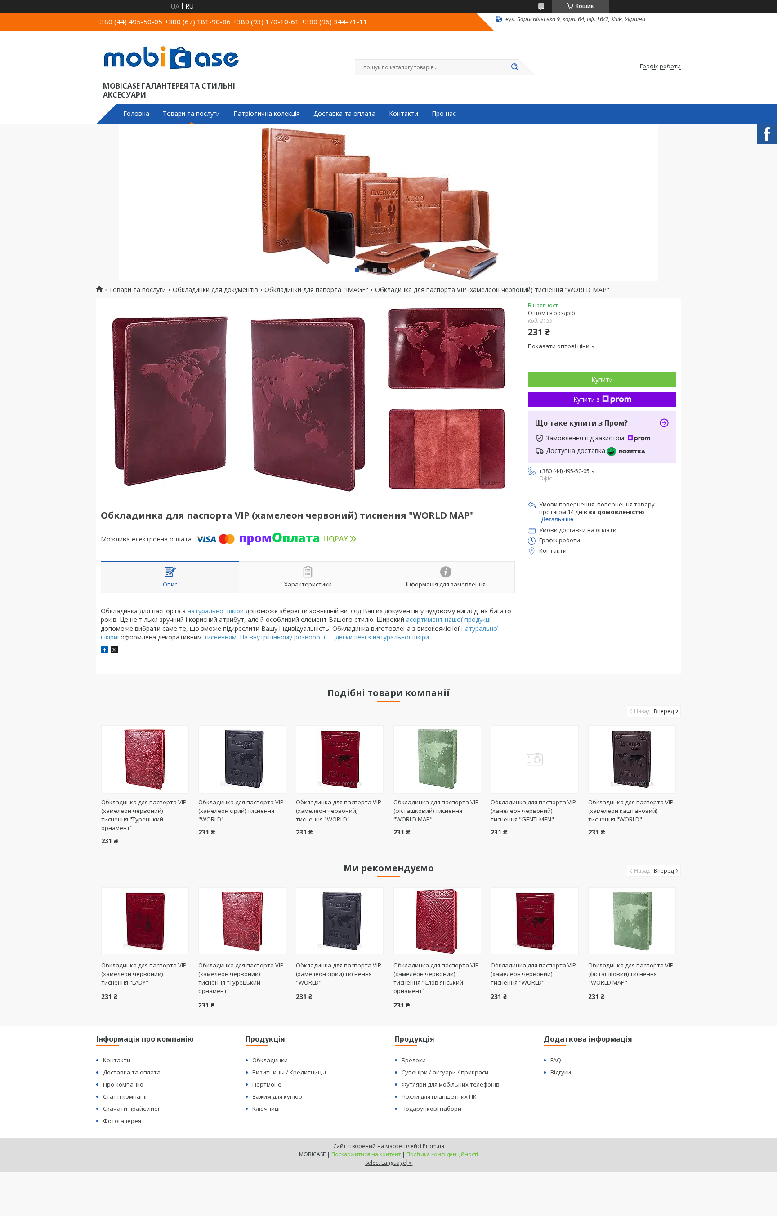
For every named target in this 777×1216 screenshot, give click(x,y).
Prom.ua (433, 1146)
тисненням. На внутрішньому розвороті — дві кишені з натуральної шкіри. (317, 637)
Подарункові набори (431, 1109)
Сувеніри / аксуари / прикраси (445, 1072)
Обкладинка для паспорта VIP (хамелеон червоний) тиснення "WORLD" (338, 810)
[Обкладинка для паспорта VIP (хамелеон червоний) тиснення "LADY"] (145, 920)
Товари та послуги (191, 114)
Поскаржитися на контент (366, 1154)
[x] (114, 651)
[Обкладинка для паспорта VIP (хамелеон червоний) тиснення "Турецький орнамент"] (145, 759)
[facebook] (104, 651)
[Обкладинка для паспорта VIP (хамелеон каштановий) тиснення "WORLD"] (632, 759)
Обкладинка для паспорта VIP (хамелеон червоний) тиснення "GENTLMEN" (533, 810)
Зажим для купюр (277, 1096)
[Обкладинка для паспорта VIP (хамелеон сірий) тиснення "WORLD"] (242, 759)
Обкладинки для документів (215, 290)
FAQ (555, 1060)
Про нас (444, 114)
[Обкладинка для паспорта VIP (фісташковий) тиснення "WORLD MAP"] (437, 759)
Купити (602, 379)
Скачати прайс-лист (131, 1109)
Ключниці (266, 1109)
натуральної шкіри (216, 611)
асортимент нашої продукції (449, 619)
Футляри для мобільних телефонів (451, 1084)
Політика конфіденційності (442, 1154)
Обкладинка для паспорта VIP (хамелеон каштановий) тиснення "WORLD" (631, 810)
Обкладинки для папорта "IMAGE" (316, 290)
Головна (136, 114)
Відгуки (560, 1072)
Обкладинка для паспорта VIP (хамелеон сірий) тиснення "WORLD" (241, 810)
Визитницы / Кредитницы (289, 1072)
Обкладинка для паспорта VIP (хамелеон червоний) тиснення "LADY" (144, 973)
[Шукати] (514, 67)
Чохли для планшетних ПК (439, 1096)
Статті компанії (125, 1096)
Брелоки (414, 1060)
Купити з (586, 399)
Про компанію (123, 1084)
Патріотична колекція (266, 114)
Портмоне (266, 1084)
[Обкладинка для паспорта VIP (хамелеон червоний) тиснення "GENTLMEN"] (534, 759)
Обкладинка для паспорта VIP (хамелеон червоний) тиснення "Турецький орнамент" (144, 815)
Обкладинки (270, 1060)
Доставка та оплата (344, 114)
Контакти (403, 114)
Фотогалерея (122, 1121)
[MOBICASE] (175, 57)
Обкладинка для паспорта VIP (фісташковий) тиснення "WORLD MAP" (436, 810)
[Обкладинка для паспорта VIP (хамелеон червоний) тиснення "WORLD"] (340, 759)
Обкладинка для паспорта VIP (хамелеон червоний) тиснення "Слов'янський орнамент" (436, 978)
